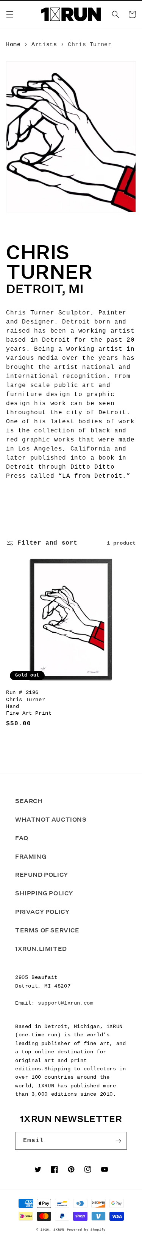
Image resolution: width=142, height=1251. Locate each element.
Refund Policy (41, 874)
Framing (30, 856)
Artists (44, 45)
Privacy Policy (42, 911)
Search (29, 801)
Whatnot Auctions (51, 819)
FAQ (21, 838)
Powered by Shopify (86, 1230)
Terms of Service (47, 930)
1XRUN (58, 1230)
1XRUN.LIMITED (41, 948)
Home (13, 45)
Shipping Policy (44, 893)
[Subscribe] (118, 1141)
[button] (10, 14)
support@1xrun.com (65, 1003)
